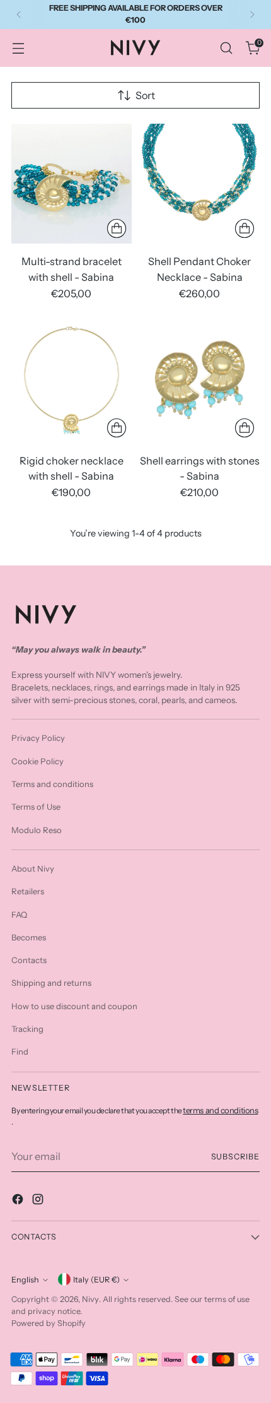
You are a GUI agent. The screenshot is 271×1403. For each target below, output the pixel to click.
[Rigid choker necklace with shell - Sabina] (71, 383)
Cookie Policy (37, 761)
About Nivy (32, 868)
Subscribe (235, 1156)
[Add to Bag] (116, 228)
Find (19, 1051)
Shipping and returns (51, 983)
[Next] (252, 14)
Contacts (29, 960)
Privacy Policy (38, 738)
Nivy (90, 1299)
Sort (145, 95)
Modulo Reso (36, 830)
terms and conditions (220, 1110)
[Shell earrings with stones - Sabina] (200, 383)
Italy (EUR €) (96, 1279)
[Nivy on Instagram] (39, 1201)
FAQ (19, 914)
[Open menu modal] (18, 48)
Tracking (27, 1029)
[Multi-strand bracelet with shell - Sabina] (71, 184)
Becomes (28, 937)
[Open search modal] (226, 48)
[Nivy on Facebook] (18, 1201)
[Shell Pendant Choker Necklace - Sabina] (200, 184)
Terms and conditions (52, 784)
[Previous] (19, 14)
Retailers (27, 891)
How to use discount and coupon (74, 1006)
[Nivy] (135, 48)
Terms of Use (36, 807)
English (25, 1279)
